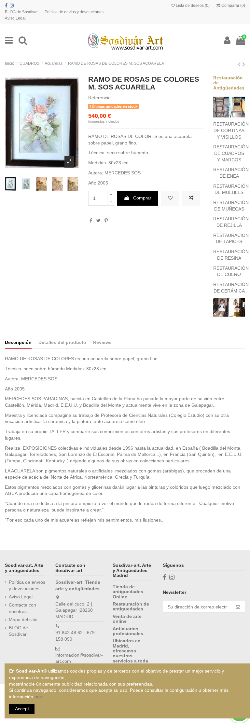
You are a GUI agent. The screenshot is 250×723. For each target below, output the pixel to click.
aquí (39, 696)
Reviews (102, 342)
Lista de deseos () (193, 5)
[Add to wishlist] (170, 198)
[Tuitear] (98, 220)
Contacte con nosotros (22, 608)
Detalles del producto (62, 342)
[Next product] (244, 64)
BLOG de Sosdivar (22, 12)
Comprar (142, 197)
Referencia (99, 97)
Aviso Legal (15, 18)
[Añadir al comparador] (191, 198)
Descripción (18, 342)
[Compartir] (91, 220)
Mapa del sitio (23, 619)
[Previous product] (240, 64)
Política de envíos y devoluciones (74, 12)
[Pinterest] (106, 220)
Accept (22, 708)
